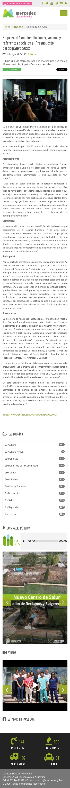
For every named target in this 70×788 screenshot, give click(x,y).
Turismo (36, 514)
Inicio (8, 26)
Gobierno (32, 54)
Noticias (18, 26)
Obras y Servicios (36, 486)
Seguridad (36, 507)
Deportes (36, 458)
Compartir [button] (12, 69)
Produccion (36, 493)
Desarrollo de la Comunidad (36, 465)
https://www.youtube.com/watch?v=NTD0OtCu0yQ (30, 415)
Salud (36, 500)
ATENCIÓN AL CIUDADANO (18, 3)
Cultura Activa (36, 451)
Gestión (36, 472)
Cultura (36, 444)
